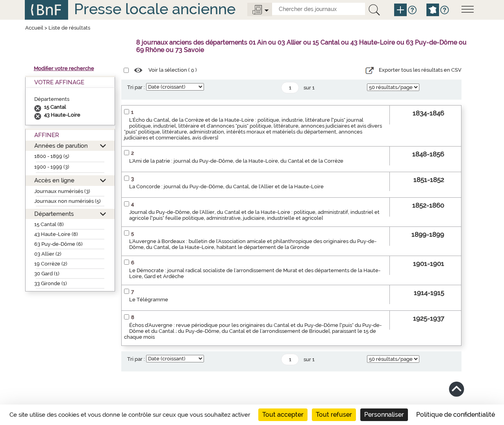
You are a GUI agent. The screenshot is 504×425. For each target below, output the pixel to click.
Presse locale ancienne (154, 9)
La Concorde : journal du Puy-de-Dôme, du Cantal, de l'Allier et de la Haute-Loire (226, 186)
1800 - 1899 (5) (51, 156)
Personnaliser (384, 414)
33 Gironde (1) (50, 283)
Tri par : (136, 87)
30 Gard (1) (46, 274)
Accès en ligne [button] (54, 180)
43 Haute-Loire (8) (56, 234)
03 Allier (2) (47, 254)
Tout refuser (334, 414)
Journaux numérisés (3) (62, 191)
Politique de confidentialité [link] (455, 414)
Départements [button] (54, 213)
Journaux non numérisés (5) (67, 201)
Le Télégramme (148, 300)
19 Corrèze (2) (50, 264)
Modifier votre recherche (64, 68)
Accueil (34, 28)
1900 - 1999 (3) (51, 167)
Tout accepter (283, 414)
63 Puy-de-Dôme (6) (58, 244)
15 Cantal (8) (49, 224)
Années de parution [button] (61, 145)
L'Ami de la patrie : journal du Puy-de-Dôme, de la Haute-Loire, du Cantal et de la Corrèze (236, 161)
